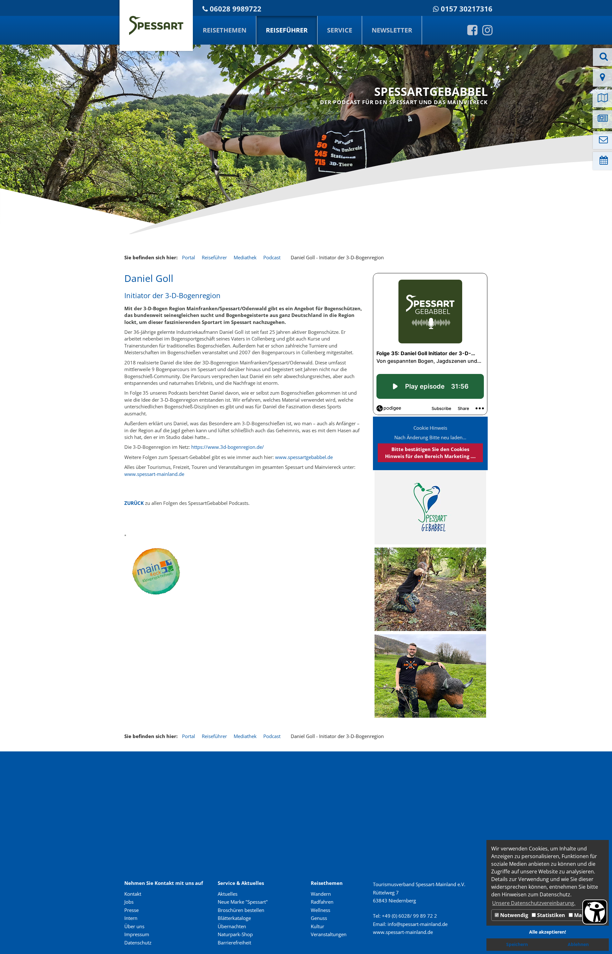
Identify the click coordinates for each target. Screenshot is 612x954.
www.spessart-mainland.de (154, 474)
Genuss (319, 918)
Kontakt (132, 894)
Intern (130, 918)
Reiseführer (287, 30)
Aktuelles (227, 894)
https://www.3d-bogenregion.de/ (227, 447)
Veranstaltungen (328, 934)
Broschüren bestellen (241, 910)
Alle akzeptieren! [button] (547, 932)
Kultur (317, 926)
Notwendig (513, 915)
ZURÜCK (134, 503)
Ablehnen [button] (578, 944)
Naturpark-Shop (235, 934)
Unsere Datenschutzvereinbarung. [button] (533, 903)
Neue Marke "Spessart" (243, 902)
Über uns (134, 926)
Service (339, 30)
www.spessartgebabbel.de (304, 457)
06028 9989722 (235, 8)
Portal (188, 257)
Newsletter (392, 30)
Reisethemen (224, 30)
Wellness (320, 910)
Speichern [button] (517, 944)
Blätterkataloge (234, 918)
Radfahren (322, 902)
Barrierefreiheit (234, 942)
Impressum (136, 934)
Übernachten (232, 926)
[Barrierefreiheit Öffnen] (594, 912)
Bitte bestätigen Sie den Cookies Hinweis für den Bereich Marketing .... (430, 452)
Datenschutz (137, 942)
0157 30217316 (466, 8)
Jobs (129, 902)
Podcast (271, 257)
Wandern (321, 894)
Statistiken (550, 915)
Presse (131, 910)
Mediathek (245, 257)
